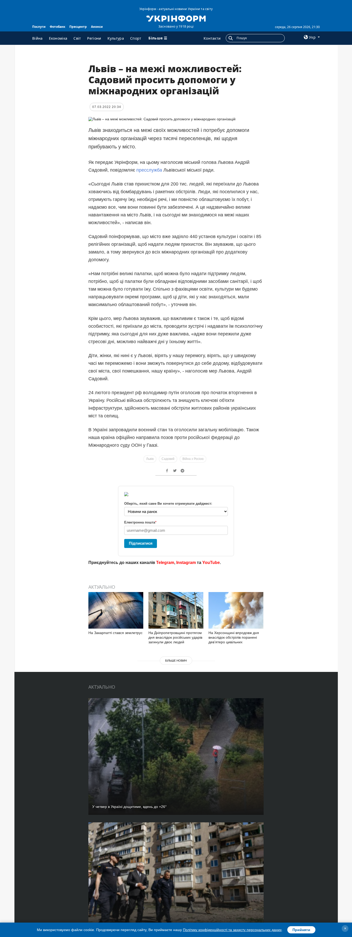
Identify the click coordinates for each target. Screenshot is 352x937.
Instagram (186, 562)
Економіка (58, 38)
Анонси (97, 26)
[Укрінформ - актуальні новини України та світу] (175, 18)
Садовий (168, 459)
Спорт (135, 38)
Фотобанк (57, 26)
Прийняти (301, 930)
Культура (115, 38)
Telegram (165, 562)
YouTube (211, 562)
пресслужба (149, 170)
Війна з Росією (193, 459)
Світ (77, 38)
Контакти (212, 38)
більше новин (176, 660)
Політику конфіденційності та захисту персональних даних (232, 930)
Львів (150, 459)
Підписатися (141, 543)
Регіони (94, 38)
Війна (37, 38)
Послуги (39, 26)
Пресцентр (78, 26)
